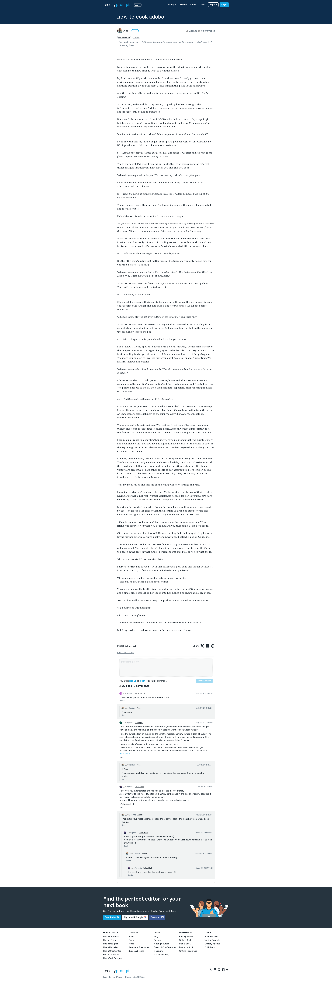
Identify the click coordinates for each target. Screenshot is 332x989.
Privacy (120, 977)
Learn (193, 4)
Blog (156, 936)
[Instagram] (215, 969)
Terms (112, 977)
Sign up (213, 4)
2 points (132, 815)
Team (131, 940)
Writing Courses (161, 944)
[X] (210, 969)
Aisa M (139, 708)
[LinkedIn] (219, 969)
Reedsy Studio (186, 936)
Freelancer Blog (161, 954)
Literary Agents (212, 944)
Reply (122, 701)
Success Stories (136, 951)
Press (131, 944)
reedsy (117, 4)
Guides (157, 940)
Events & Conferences (165, 947)
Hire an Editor (109, 940)
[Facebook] (223, 969)
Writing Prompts (212, 940)
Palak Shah (139, 787)
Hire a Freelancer (111, 936)
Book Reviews (211, 936)
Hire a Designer (110, 944)
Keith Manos (140, 693)
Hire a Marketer (110, 947)
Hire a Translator (111, 954)
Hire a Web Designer (113, 958)
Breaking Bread (126, 45)
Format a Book (186, 947)
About (131, 936)
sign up (133, 681)
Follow (135, 31)
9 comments (208, 30)
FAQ (105, 977)
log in (142, 681)
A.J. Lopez (139, 723)
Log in (224, 4)
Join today (110, 917)
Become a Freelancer (139, 947)
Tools (202, 4)
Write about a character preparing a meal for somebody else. (172, 42)
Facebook (156, 917)
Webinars (158, 951)
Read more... (125, 753)
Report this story (125, 652)
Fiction (136, 37)
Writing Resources (188, 951)
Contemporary (124, 37)
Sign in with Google (133, 917)
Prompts (172, 4)
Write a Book (185, 940)
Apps (136, 5)
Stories (183, 4)
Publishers (210, 947)
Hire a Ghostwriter (112, 951)
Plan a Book (185, 944)
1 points (130, 693)
